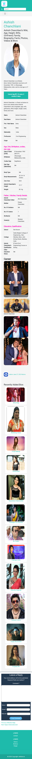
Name (4, 705)
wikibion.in (22, 756)
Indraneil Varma (16, 620)
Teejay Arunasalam (16, 641)
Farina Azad (16, 471)
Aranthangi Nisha (16, 433)
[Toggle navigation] (5, 13)
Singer (15, 746)
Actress (15, 744)
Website (4, 714)
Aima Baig (16, 403)
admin (11, 374)
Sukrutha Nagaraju (16, 590)
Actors (24, 374)
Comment (16, 683)
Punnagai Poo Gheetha (16, 522)
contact (15, 736)
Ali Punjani (16, 541)
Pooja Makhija (16, 451)
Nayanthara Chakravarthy (16, 501)
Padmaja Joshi (16, 560)
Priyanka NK (16, 666)
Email (4, 709)
